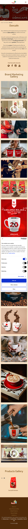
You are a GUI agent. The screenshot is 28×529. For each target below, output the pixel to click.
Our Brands (6, 22)
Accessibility (20, 518)
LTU (17, 523)
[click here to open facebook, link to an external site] (12, 66)
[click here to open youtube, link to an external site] (19, 66)
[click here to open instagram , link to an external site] (16, 66)
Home (2, 22)
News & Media (14, 513)
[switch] (25, 263)
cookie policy (11, 253)
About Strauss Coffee (14, 508)
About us (14, 506)
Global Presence (14, 511)
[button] (4, 478)
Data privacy (5, 518)
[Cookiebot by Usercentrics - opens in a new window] (21, 239)
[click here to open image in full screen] (14, 90)
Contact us (14, 515)
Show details (21, 276)
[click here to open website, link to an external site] (9, 66)
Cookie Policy (13, 518)
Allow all (14, 280)
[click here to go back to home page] (14, 2)
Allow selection (14, 284)
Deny (14, 289)
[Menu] (25, 2)
